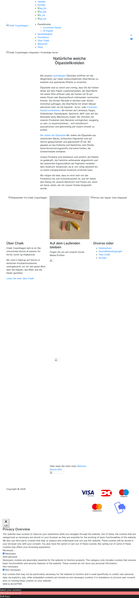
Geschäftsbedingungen (110, 251)
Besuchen (42, 43)
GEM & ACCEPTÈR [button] (12, 584)
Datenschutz (105, 248)
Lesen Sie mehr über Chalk (20, 278)
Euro (7, 596)
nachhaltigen (59, 75)
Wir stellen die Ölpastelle (53, 135)
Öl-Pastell (48, 30)
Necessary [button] (8, 550)
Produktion (43, 37)
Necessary (10, 553)
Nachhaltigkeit (45, 34)
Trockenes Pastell (52, 27)
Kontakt (41, 5)
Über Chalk (43, 40)
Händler (42, 1)
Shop (40, 47)
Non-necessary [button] (10, 566)
